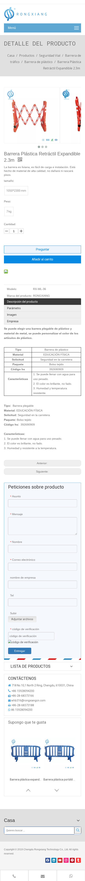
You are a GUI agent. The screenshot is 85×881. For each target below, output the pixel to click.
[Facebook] (47, 860)
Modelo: (12, 289)
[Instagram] (66, 860)
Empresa (12, 321)
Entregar (19, 650)
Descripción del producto (22, 301)
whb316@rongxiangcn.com (28, 700)
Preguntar (42, 249)
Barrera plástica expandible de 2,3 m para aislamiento (26, 779)
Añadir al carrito (42, 259)
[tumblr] (78, 860)
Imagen (12, 314)
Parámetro (14, 308)
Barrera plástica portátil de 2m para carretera (59, 779)
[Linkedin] (53, 860)
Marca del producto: (19, 295)
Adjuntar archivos (22, 619)
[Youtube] (60, 860)
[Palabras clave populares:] (77, 830)
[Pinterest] (72, 860)
